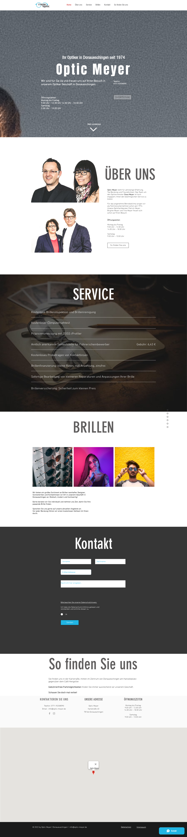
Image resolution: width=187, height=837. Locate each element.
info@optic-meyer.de (57, 709)
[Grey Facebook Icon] (49, 713)
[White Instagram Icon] (145, 4)
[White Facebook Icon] (149, 4)
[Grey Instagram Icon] (54, 713)
